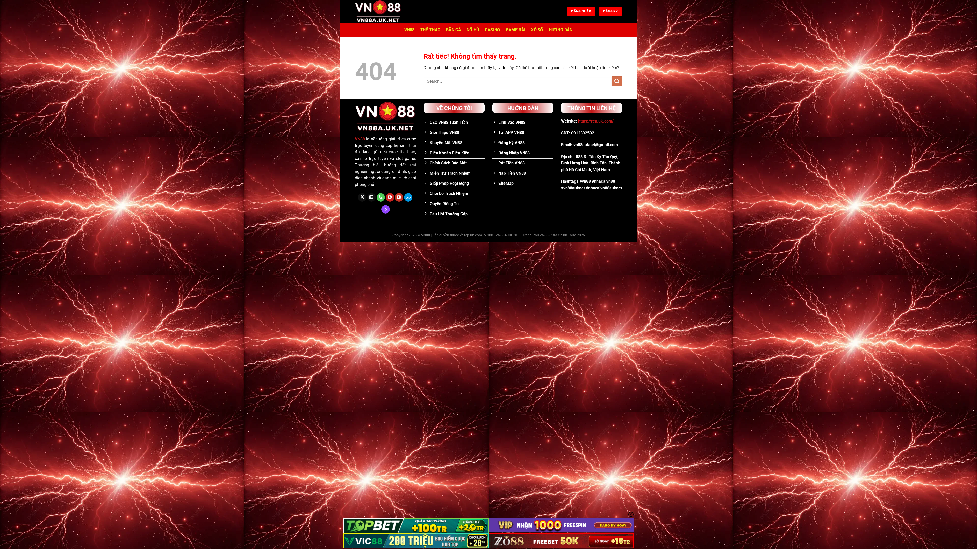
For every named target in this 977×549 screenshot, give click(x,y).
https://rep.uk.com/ (596, 121)
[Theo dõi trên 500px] (408, 197)
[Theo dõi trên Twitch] (385, 209)
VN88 (409, 29)
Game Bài (516, 29)
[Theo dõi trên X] (362, 197)
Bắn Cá (453, 29)
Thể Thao (430, 29)
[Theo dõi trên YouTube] (399, 197)
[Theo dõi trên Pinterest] (390, 197)
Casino (492, 29)
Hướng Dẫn (561, 29)
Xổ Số (537, 29)
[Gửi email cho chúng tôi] (371, 197)
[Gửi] (617, 81)
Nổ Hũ (473, 29)
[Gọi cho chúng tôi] (381, 197)
